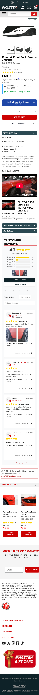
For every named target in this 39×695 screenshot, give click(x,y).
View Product (11, 534)
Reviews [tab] (8, 291)
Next (35, 485)
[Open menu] (4, 14)
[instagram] (14, 643)
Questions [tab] (22, 291)
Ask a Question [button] (20, 284)
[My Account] (22, 7)
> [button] (26, 463)
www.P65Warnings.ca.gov (11, 476)
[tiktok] (22, 643)
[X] (9, 643)
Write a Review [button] (20, 280)
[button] (29, 7)
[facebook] (18, 643)
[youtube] (4, 643)
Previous (31, 485)
